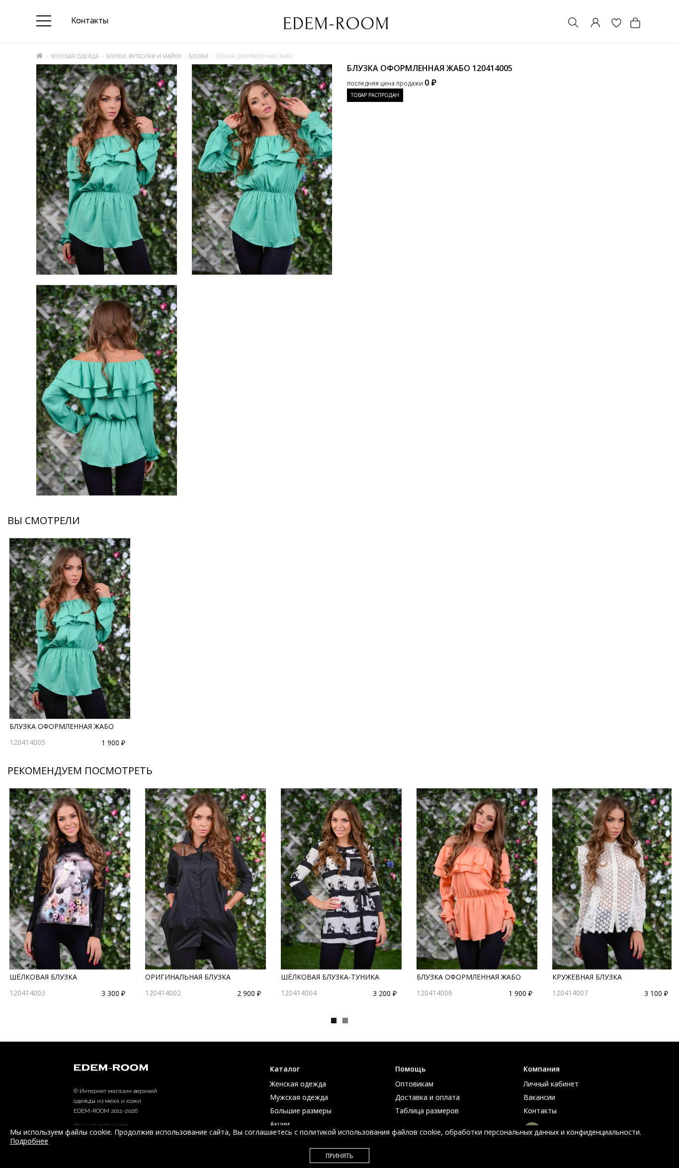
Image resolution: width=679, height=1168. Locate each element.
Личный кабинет (551, 1083)
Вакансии (539, 1097)
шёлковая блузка (43, 977)
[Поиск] (569, 23)
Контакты (540, 1110)
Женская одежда (74, 56)
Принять (339, 1156)
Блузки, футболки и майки (143, 56)
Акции (280, 1124)
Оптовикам (414, 1083)
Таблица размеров (427, 1110)
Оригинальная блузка (188, 977)
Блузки (198, 56)
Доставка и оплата (427, 1097)
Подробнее (29, 1141)
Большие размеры (301, 1110)
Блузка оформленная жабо (61, 726)
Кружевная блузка (587, 977)
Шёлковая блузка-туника (330, 977)
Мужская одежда (299, 1097)
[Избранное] (611, 23)
